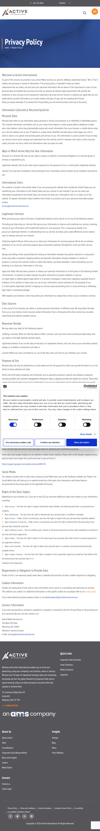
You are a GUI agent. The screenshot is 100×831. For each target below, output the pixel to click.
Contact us (6, 783)
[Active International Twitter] (17, 816)
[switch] (37, 425)
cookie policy (91, 591)
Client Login (7, 788)
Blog (54, 742)
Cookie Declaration (44, 808)
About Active (7, 737)
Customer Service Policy (62, 808)
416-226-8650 (38, 3)
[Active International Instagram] (24, 816)
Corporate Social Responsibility (14, 752)
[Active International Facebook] (10, 816)
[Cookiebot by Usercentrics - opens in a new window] (85, 387)
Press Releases (57, 752)
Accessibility (78, 808)
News (54, 747)
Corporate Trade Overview (70, 659)
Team (4, 742)
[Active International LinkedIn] (31, 816)
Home (7, 48)
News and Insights (9, 757)
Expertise (64, 674)
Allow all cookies (81, 442)
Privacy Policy (12, 808)
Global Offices (11, 705)
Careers (5, 762)
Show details (86, 434)
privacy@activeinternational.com (21, 634)
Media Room (7, 767)
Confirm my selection (50, 442)
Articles (55, 737)
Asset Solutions (66, 664)
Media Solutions (66, 669)
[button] (64, 3)
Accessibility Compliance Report (19, 811)
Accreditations (7, 747)
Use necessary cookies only (18, 442)
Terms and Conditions (27, 808)
